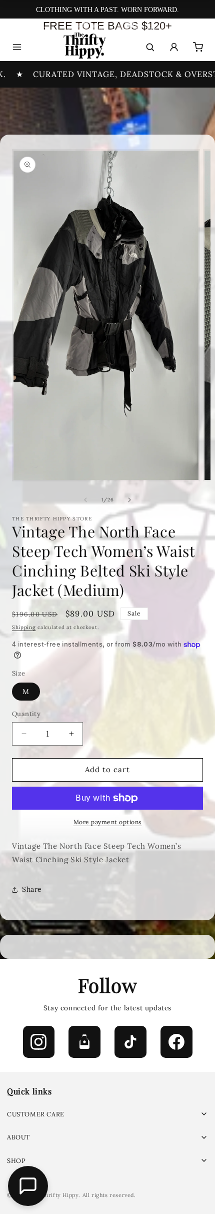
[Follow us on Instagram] (39, 1042)
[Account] (174, 47)
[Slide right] (129, 500)
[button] (107, 1114)
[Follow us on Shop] (84, 1042)
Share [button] (32, 889)
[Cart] (198, 47)
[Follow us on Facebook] (176, 1042)
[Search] (150, 47)
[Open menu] (17, 47)
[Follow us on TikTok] (130, 1042)
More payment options (108, 822)
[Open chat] (28, 1186)
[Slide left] (85, 500)
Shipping (24, 627)
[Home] (84, 47)
